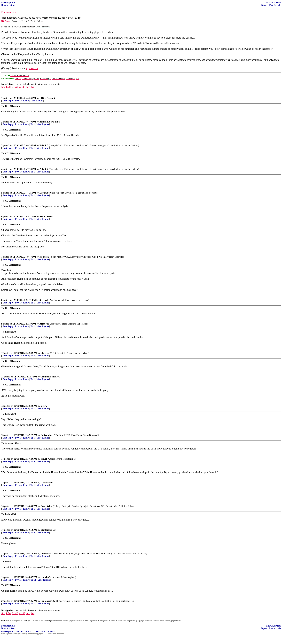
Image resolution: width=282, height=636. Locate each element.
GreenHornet (47, 482)
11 (2, 376)
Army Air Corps (47, 324)
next (28, 87)
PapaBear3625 (48, 601)
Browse (4, 5)
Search (13, 5)
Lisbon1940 (45, 193)
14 (2, 459)
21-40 (15, 87)
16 (2, 506)
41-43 (22, 87)
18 (2, 553)
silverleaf (43, 300)
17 (2, 530)
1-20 (8, 87)
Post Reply (8, 100)
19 (2, 577)
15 (2, 482)
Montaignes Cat (48, 530)
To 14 (33, 580)
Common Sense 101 (50, 376)
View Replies (37, 100)
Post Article (275, 5)
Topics (264, 5)
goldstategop (45, 257)
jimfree (44, 553)
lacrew (44, 406)
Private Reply (22, 100)
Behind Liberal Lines (49, 122)
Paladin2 (43, 145)
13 (2, 435)
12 (2, 406)
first (3, 87)
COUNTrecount (47, 98)
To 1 (33, 124)
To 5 (33, 355)
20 (2, 601)
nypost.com (32, 68)
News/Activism (273, 2)
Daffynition (46, 435)
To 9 (33, 461)
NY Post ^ (5, 21)
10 (2, 353)
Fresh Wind (46, 506)
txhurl (44, 459)
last (32, 87)
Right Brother (46, 216)
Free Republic (8, 2)
